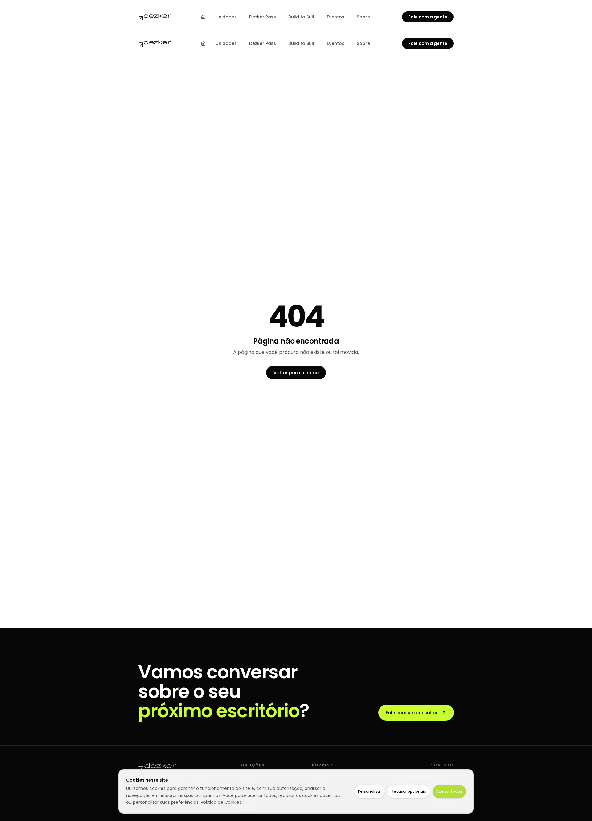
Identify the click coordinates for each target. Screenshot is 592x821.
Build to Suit (301, 17)
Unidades (226, 17)
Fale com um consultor (412, 713)
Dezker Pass (262, 17)
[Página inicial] (203, 17)
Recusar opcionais (409, 791)
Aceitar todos (449, 791)
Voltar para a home (296, 373)
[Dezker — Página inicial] (154, 17)
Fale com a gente (427, 17)
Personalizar (369, 791)
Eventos (335, 17)
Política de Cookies (221, 802)
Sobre (363, 17)
